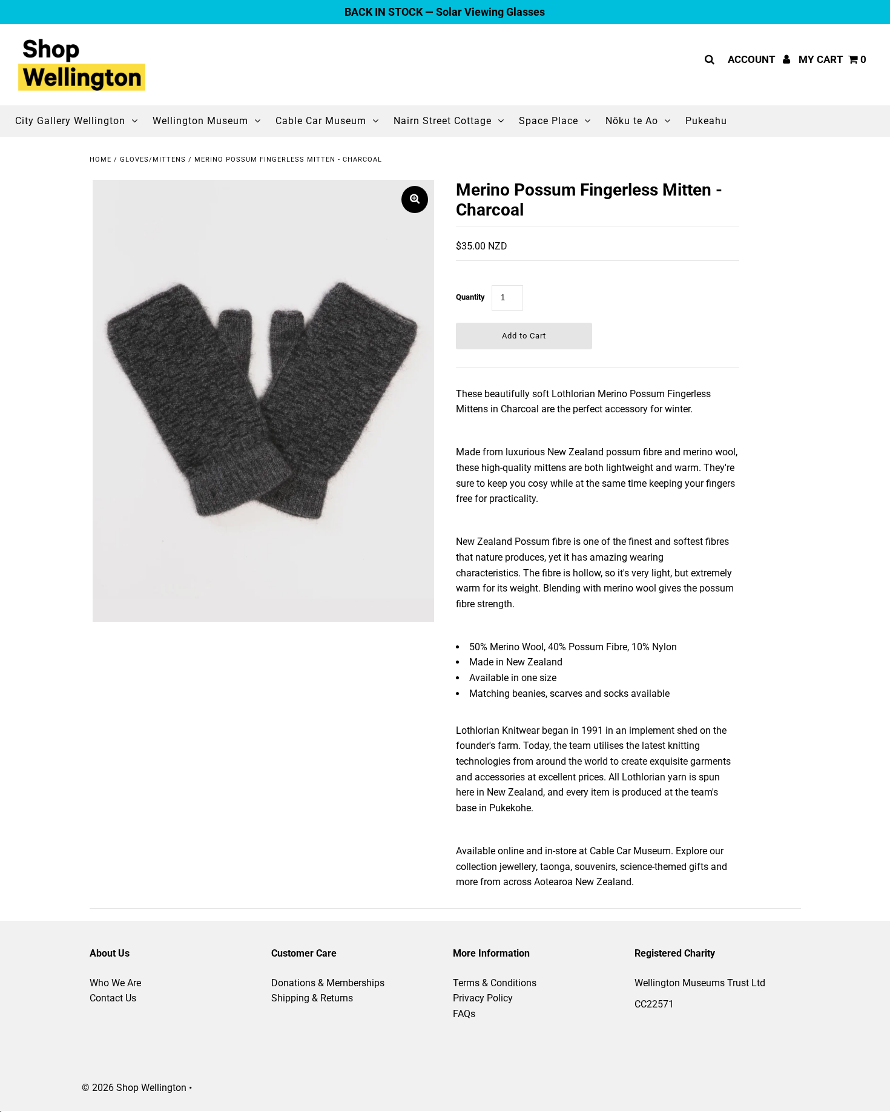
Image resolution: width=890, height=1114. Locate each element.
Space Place (548, 121)
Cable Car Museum (320, 121)
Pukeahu (706, 121)
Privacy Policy (483, 998)
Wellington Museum (200, 121)
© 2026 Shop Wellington (134, 1087)
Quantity (470, 297)
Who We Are (115, 983)
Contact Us (113, 998)
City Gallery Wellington (70, 121)
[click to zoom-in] (414, 199)
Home (100, 159)
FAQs (464, 1014)
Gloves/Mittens (153, 159)
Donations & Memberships (327, 983)
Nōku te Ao (631, 121)
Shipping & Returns (312, 998)
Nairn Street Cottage (443, 121)
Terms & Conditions (494, 983)
